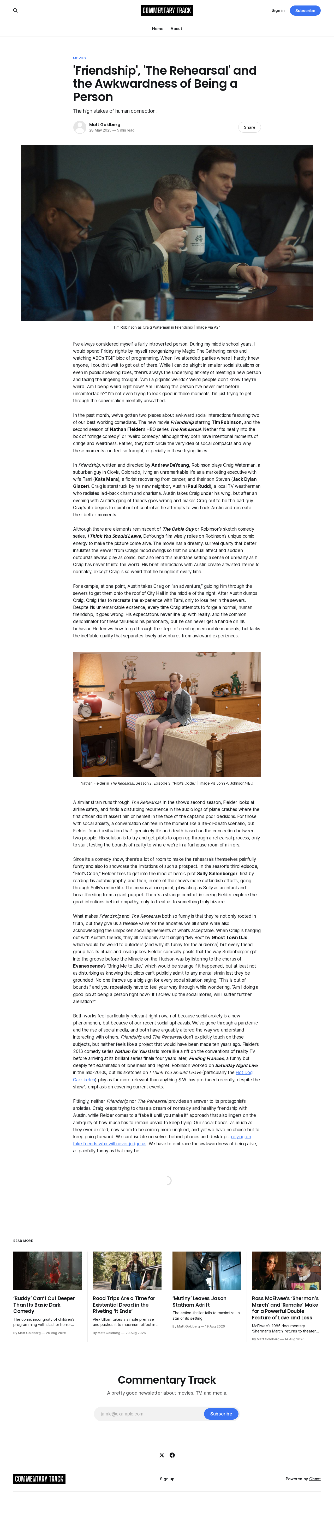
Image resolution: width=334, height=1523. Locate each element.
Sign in (278, 10)
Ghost (315, 1478)
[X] (161, 1455)
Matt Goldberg (104, 125)
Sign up (167, 1478)
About (176, 28)
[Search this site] (15, 10)
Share (249, 127)
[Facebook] (172, 1455)
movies (79, 58)
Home (157, 28)
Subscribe (305, 10)
